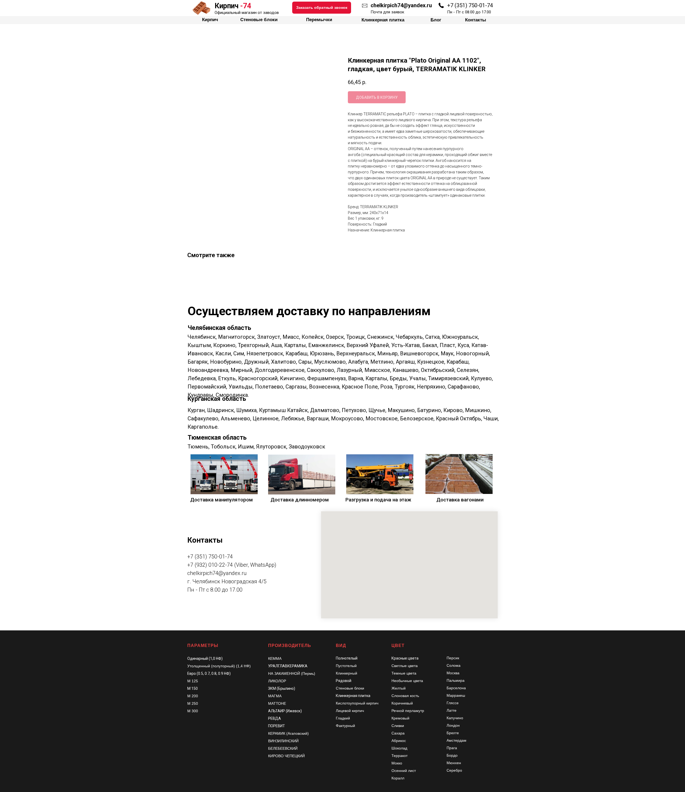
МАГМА (274, 696)
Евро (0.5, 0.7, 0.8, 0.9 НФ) (209, 673)
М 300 (192, 711)
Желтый (398, 688)
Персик (453, 658)
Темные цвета (403, 673)
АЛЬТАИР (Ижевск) (285, 711)
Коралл (397, 778)
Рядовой (343, 681)
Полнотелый (346, 658)
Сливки (397, 726)
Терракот (399, 755)
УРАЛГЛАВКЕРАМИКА (287, 666)
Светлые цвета (404, 666)
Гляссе (453, 703)
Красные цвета (404, 658)
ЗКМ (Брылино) (281, 688)
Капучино (455, 718)
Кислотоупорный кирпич (357, 703)
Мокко (396, 763)
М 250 (192, 703)
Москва (453, 673)
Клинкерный (346, 673)
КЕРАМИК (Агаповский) (288, 733)
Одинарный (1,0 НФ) (205, 658)
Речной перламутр (407, 711)
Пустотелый (346, 666)
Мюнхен (454, 763)
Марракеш (456, 695)
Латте (451, 710)
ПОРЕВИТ (276, 726)
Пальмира (456, 680)
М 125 (192, 681)
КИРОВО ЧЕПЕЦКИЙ (286, 756)
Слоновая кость (405, 696)
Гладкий (343, 718)
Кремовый (400, 718)
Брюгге (453, 733)
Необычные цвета (407, 681)
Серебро (454, 770)
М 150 (192, 688)
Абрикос (398, 740)
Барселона (456, 688)
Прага (452, 748)
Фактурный (345, 726)
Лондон (453, 725)
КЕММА (274, 658)
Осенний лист (403, 770)
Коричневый (402, 703)
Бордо (452, 755)
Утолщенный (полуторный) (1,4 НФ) (219, 666)
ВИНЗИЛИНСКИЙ (283, 741)
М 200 (192, 696)
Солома (454, 665)
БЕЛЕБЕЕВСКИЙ (283, 748)
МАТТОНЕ (277, 703)
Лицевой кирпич (350, 711)
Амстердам (456, 740)
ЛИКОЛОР (277, 681)
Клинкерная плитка (353, 696)
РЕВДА (274, 718)
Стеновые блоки (350, 688)
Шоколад (399, 748)
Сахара (398, 733)
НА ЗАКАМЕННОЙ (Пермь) (291, 673)
